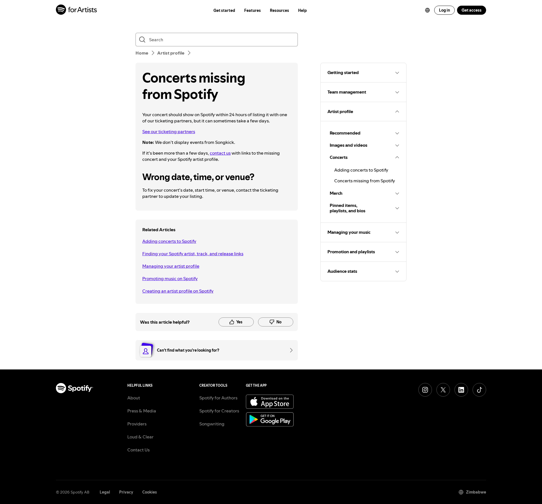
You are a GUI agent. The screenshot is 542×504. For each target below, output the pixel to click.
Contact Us (138, 450)
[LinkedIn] (461, 390)
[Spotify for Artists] (76, 10)
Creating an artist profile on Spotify (177, 291)
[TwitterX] (443, 390)
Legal (105, 492)
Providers (137, 424)
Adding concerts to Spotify (169, 241)
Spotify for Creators (219, 411)
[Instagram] (425, 390)
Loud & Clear (140, 437)
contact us (220, 153)
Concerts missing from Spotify (364, 181)
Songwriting (211, 424)
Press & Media (141, 411)
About (133, 398)
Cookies (149, 492)
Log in (444, 10)
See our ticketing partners (168, 131)
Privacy (126, 492)
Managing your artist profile (170, 266)
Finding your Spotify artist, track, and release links (192, 253)
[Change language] (427, 10)
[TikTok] (479, 390)
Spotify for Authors (218, 398)
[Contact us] (289, 350)
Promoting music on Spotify (170, 278)
